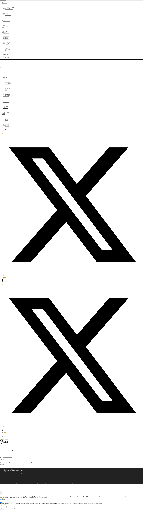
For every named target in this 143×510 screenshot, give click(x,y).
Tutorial (4, 101)
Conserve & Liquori (6, 102)
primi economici (6, 33)
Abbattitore (7, 44)
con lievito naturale (6, 21)
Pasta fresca (5, 31)
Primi (4, 78)
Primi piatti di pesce (8, 6)
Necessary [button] (2, 498)
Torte (6, 19)
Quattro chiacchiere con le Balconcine (10, 41)
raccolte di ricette (6, 42)
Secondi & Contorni (6, 8)
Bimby (6, 45)
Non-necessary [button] (2, 501)
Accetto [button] (1, 489)
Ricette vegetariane (8, 53)
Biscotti (6, 89)
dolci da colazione (8, 15)
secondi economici (6, 107)
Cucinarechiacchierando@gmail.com (6, 59)
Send (1, 509)
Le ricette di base (6, 30)
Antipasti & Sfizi (5, 77)
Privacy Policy (5, 471)
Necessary (3, 499)
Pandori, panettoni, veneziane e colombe (11, 95)
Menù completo (4, 3)
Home (2, 2)
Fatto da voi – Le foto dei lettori (8, 469)
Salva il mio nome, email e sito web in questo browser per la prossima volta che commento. (16, 462)
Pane (4, 25)
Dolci (4, 14)
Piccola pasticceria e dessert (10, 18)
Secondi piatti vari (7, 84)
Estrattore (6, 120)
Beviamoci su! (5, 13)
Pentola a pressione (8, 49)
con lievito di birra (6, 96)
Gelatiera (6, 47)
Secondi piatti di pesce (8, 83)
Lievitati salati (5, 24)
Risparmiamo (4, 32)
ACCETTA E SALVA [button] (4, 504)
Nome (1, 457)
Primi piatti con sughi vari (9, 7)
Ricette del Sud (5, 38)
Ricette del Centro (6, 36)
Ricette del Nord (6, 37)
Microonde (6, 48)
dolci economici (5, 108)
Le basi (3, 27)
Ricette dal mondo (6, 39)
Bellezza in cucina (6, 51)
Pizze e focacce (5, 26)
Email (1, 459)
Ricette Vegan (7, 126)
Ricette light (5, 54)
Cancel (3, 509)
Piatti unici (5, 12)
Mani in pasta (4, 20)
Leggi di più (5, 489)
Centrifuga (6, 119)
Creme (6, 90)
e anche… (3, 114)
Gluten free (3, 113)
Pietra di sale (7, 50)
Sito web (1, 461)
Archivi (3, 57)
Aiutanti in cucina (6, 43)
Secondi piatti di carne (9, 9)
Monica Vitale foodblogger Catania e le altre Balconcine (13, 470)
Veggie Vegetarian (6, 125)
